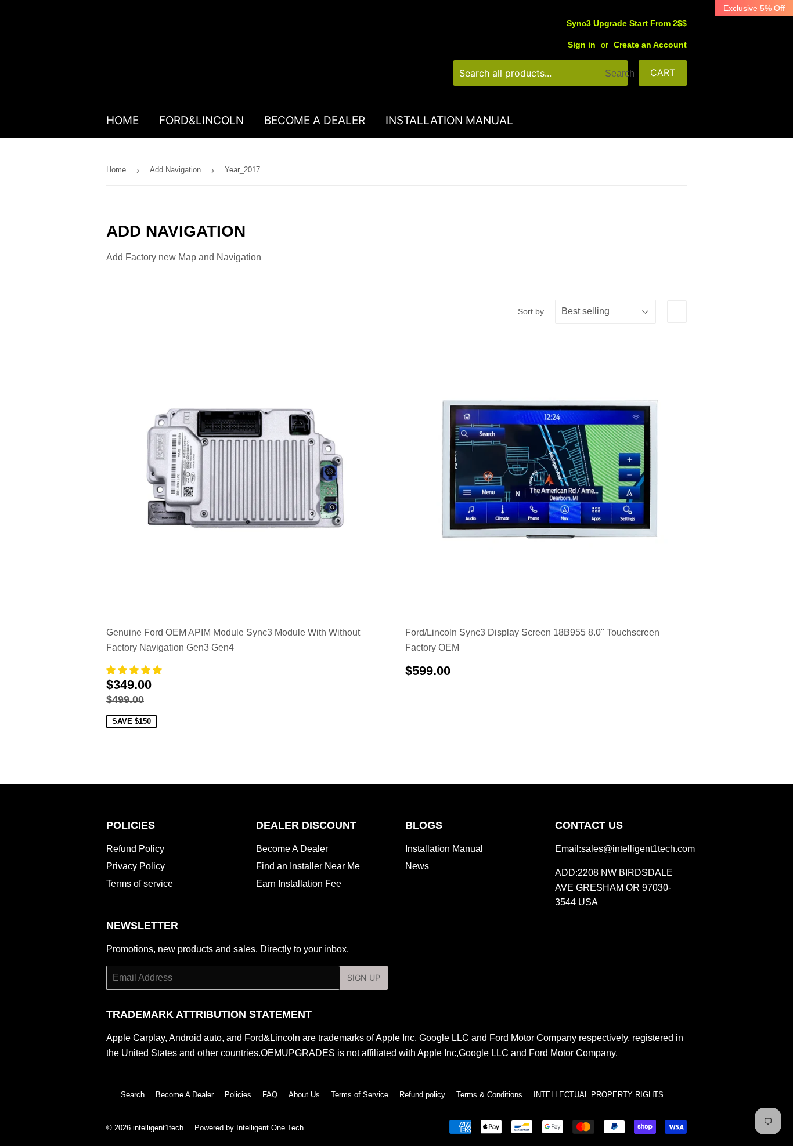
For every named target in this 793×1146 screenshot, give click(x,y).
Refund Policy (135, 849)
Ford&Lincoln (201, 120)
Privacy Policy (135, 866)
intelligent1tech (158, 1127)
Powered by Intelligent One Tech (249, 1127)
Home (122, 120)
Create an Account (650, 45)
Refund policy (422, 1094)
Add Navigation (175, 169)
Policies (238, 1094)
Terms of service (139, 883)
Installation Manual (449, 120)
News (417, 866)
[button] (135, 670)
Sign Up (363, 977)
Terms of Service (359, 1094)
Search (133, 1094)
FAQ (269, 1094)
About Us (304, 1094)
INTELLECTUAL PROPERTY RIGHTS (599, 1094)
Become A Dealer (292, 849)
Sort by (531, 311)
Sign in (582, 45)
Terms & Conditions (489, 1094)
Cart (662, 72)
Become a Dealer (314, 120)
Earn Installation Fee (298, 883)
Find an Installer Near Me (308, 866)
